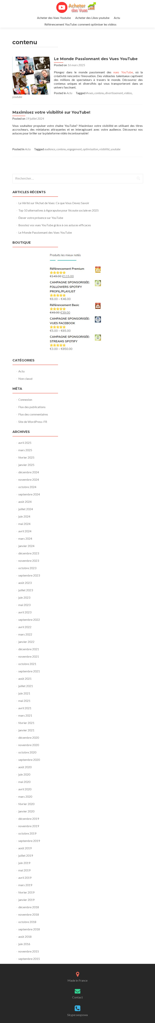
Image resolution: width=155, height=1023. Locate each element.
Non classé (25, 378)
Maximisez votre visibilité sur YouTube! (51, 112)
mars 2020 (25, 796)
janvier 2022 (26, 641)
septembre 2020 (29, 759)
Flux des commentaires (33, 414)
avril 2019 (24, 877)
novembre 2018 (28, 914)
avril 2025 (24, 442)
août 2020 (25, 767)
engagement (74, 149)
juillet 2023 (25, 590)
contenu (99, 93)
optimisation (90, 149)
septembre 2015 (29, 958)
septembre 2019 (29, 840)
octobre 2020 (27, 752)
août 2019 (25, 848)
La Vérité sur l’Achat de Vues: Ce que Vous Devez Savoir (53, 203)
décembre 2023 (28, 553)
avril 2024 (24, 531)
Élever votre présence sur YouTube (40, 217)
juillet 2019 (25, 855)
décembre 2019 (28, 818)
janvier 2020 (26, 811)
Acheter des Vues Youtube (54, 17)
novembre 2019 (28, 826)
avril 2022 (24, 627)
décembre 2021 (28, 649)
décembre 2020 (28, 737)
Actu (117, 17)
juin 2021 (24, 693)
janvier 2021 (26, 730)
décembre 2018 (28, 907)
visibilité (104, 149)
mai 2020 (24, 782)
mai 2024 (24, 523)
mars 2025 (25, 450)
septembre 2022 (29, 619)
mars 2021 (25, 715)
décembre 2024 (28, 472)
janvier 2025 (26, 465)
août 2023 (25, 582)
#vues (89, 93)
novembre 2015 (28, 951)
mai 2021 (24, 700)
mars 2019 (25, 885)
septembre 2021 (29, 671)
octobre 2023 (27, 568)
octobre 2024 (27, 487)
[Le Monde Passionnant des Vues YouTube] (31, 75)
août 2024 (25, 501)
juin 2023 (24, 597)
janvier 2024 (26, 546)
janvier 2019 (26, 899)
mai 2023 (24, 605)
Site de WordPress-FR (32, 421)
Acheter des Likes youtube (92, 17)
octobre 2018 (27, 922)
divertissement (114, 93)
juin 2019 (24, 863)
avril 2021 (24, 708)
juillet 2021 (25, 686)
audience (49, 149)
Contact (77, 997)
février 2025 (26, 457)
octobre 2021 (27, 664)
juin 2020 (24, 774)
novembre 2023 (28, 560)
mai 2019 (24, 870)
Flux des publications (32, 407)
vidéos (128, 93)
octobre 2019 (27, 833)
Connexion (25, 399)
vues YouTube (123, 72)
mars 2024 (25, 538)
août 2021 (25, 678)
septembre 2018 (29, 929)
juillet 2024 (25, 509)
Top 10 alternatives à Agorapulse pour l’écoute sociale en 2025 (58, 210)
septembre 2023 (29, 575)
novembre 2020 (28, 745)
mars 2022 (25, 634)
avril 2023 (24, 612)
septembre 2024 (29, 494)
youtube (17, 96)
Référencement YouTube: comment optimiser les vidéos (80, 24)
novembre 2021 (28, 656)
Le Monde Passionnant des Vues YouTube (96, 59)
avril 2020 (24, 789)
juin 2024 (24, 516)
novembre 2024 (28, 479)
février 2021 (26, 723)
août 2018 (25, 936)
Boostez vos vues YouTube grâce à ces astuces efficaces (54, 225)
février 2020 (26, 804)
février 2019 (26, 892)
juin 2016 (24, 944)
